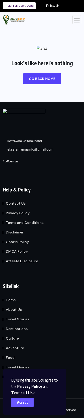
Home (11, 300)
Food (10, 357)
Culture (12, 338)
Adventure (15, 348)
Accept (22, 402)
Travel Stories (17, 319)
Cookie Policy (17, 241)
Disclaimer (15, 232)
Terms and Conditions (24, 222)
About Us (14, 309)
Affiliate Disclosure (22, 261)
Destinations (17, 328)
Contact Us (16, 203)
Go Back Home (42, 79)
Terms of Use (22, 392)
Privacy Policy (29, 386)
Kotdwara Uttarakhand (24, 141)
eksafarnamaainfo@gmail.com (29, 149)
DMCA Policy (17, 251)
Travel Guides (17, 367)
